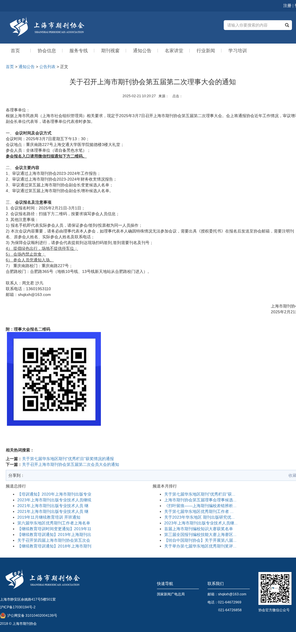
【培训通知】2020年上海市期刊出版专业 (54, 494)
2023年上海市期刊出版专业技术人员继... (201, 523)
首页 (10, 66)
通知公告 (26, 66)
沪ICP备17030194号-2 (18, 607)
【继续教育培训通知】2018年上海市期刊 (54, 546)
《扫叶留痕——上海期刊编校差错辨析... (200, 505)
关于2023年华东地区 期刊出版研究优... (199, 517)
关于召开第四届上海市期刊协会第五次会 (53, 540)
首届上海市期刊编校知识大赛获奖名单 (198, 528)
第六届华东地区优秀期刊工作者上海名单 (53, 523)
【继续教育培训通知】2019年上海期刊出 (54, 534)
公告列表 (47, 66)
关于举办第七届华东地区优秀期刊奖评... (200, 546)
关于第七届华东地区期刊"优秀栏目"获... (199, 494)
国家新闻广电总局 (171, 594)
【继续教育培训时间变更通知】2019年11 (54, 528)
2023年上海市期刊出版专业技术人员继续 (54, 500)
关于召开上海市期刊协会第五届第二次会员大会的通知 (70, 464)
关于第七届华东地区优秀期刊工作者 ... (199, 511)
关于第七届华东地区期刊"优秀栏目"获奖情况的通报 (68, 458)
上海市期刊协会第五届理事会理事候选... (200, 500)
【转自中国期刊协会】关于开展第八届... (200, 540)
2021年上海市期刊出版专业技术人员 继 (52, 505)
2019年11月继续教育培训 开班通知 (48, 517)
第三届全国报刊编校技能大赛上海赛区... (200, 534)
